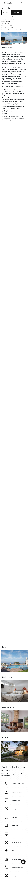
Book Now (16, 12)
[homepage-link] (7, 2)
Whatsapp (6, 12)
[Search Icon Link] (21, 3)
